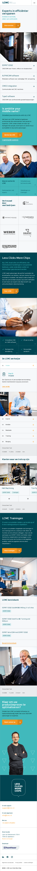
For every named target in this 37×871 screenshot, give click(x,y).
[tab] (18, 365)
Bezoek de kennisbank (9, 643)
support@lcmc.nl (8, 808)
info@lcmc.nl (7, 815)
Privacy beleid (18, 862)
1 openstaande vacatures (10, 140)
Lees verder (6, 386)
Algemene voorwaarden (8, 862)
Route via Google (7, 838)
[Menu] (34, 2)
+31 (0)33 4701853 (8, 823)
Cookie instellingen (28, 862)
